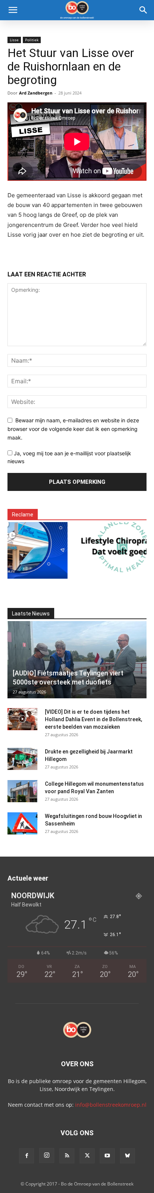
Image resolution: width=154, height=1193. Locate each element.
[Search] (143, 10)
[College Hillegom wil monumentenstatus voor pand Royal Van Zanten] (22, 791)
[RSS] (66, 1155)
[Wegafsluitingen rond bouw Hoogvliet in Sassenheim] (22, 823)
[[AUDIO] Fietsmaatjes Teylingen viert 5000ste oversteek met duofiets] (77, 659)
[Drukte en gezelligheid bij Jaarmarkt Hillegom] (22, 759)
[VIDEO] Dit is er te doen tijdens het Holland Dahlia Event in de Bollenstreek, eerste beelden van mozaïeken (93, 719)
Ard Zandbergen (35, 93)
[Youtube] (107, 1155)
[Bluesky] (127, 1155)
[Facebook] (26, 1155)
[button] (13, 10)
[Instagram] (46, 1155)
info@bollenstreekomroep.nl (111, 1104)
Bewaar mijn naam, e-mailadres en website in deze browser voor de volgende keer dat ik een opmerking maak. (73, 428)
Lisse (14, 39)
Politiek (31, 39)
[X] (87, 1155)
